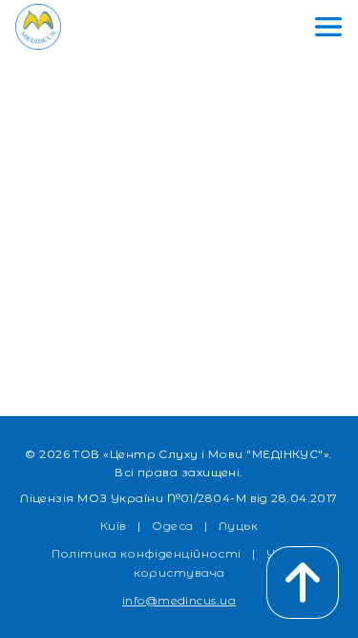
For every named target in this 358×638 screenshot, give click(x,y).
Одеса (172, 525)
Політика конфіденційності (147, 553)
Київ (113, 525)
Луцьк (238, 525)
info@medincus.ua (179, 600)
